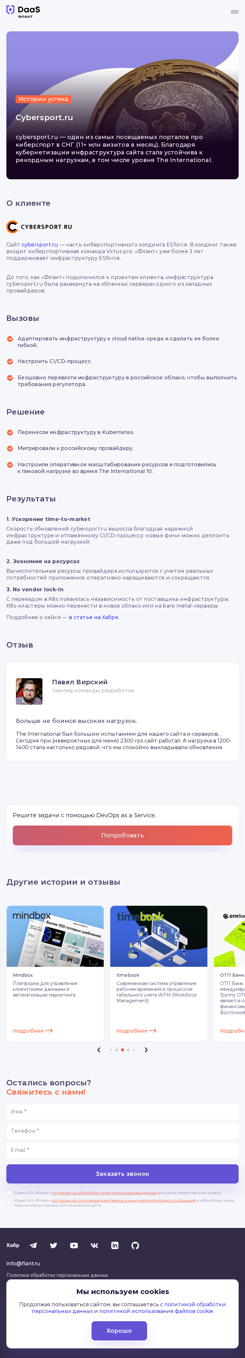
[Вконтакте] (94, 1245)
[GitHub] (135, 1245)
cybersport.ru (40, 245)
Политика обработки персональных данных (57, 1275)
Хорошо (119, 1330)
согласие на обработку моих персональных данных (104, 1192)
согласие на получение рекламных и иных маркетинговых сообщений (123, 1200)
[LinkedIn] (114, 1245)
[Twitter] (53, 1245)
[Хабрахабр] (12, 1245)
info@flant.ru (23, 1264)
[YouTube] (74, 1245)
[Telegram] (33, 1245)
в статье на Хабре (93, 617)
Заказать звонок (122, 1173)
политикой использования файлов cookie (156, 1311)
